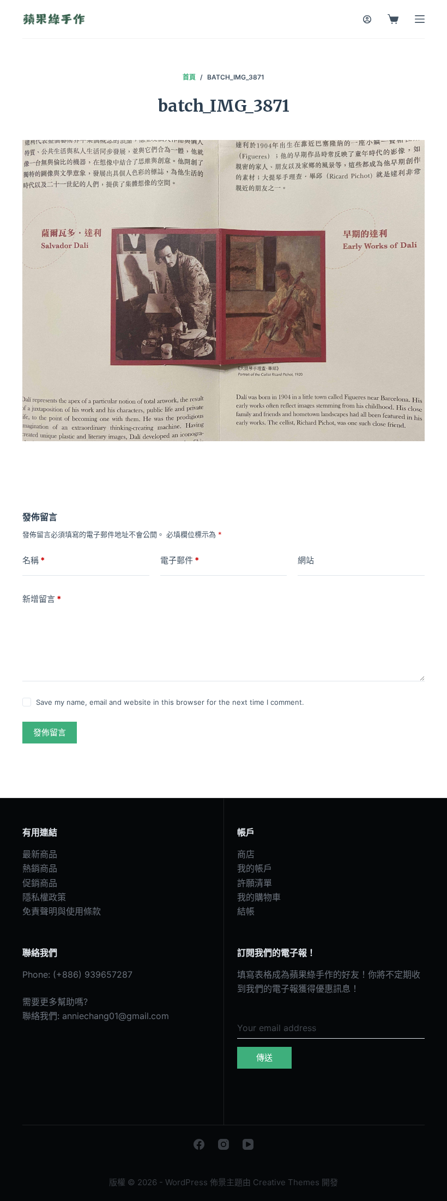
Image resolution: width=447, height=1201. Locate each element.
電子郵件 (179, 560)
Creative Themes (286, 1182)
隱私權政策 (44, 897)
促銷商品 (39, 882)
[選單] (420, 19)
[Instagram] (223, 1144)
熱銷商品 (39, 868)
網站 (306, 560)
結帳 (246, 911)
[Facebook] (199, 1144)
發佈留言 (49, 732)
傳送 (264, 1057)
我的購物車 (259, 897)
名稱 (33, 560)
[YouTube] (248, 1144)
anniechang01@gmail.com (115, 1015)
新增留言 (41, 599)
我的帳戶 (254, 868)
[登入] (367, 19)
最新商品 (39, 854)
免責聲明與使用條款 (61, 911)
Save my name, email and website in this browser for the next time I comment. (170, 702)
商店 (246, 854)
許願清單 (254, 882)
